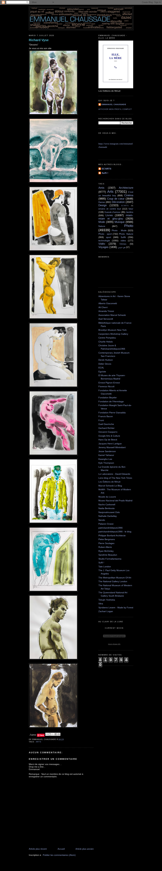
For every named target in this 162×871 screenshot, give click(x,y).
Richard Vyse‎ (39, 40)
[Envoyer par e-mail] (46, 734)
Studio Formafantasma (109, 559)
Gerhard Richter (106, 428)
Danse (101, 202)
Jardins (129, 212)
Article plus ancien (84, 849)
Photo (128, 226)
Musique (120, 221)
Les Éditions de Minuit (109, 481)
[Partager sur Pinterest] (58, 734)
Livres (109, 215)
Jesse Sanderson (107, 451)
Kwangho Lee (105, 459)
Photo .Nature (126, 234)
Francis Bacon (105, 416)
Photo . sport (105, 234)
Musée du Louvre (107, 496)
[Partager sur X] (52, 734)
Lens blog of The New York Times (115, 478)
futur (131, 208)
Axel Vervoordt (105, 319)
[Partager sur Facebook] (55, 734)
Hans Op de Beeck (107, 439)
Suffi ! (105, 173)
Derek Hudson (105, 360)
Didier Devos (104, 364)
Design (102, 205)
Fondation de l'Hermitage (111, 401)
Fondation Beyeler (107, 397)
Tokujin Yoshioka (106, 599)
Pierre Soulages (106, 543)
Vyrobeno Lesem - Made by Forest (115, 607)
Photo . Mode (119, 230)
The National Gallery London (112, 581)
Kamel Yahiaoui (106, 455)
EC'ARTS (106, 168)
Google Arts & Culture (109, 436)
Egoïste (102, 371)
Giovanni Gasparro (107, 432)
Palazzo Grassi (105, 524)
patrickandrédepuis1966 (110, 527)
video (123, 240)
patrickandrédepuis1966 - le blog (114, 531)
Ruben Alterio (105, 547)
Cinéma (128, 195)
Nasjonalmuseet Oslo (109, 512)
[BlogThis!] (49, 734)
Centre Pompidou (107, 337)
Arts (38, 742)
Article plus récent (38, 849)
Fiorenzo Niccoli (106, 386)
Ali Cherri (103, 307)
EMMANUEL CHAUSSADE (114, 104)
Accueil (61, 849)
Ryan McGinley (106, 551)
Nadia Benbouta (106, 508)
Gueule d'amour (112, 212)
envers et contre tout (109, 208)
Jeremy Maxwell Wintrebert (112, 447)
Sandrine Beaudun (107, 555)
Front (101, 420)
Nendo (101, 520)
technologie (104, 240)
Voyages (103, 247)
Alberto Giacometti (107, 303)
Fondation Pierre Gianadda (112, 412)
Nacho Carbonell (106, 504)
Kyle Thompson (106, 463)
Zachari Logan (105, 611)
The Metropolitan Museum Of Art (114, 577)
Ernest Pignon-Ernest (109, 382)
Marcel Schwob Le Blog (110, 485)
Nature (101, 226)
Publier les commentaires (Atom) (59, 855)
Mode (101, 221)
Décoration (118, 202)
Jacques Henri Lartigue (110, 443)
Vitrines (122, 244)
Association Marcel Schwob (112, 315)
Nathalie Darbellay (107, 516)
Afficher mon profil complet (115, 109)
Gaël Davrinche (106, 424)
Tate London (104, 566)
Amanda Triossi (106, 311)
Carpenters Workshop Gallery (113, 334)
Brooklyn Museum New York (112, 330)
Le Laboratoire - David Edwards (114, 474)
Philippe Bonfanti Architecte (112, 535)
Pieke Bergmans (106, 539)
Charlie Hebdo (105, 341)
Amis (101, 187)
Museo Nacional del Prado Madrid (115, 500)
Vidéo (101, 243)
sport (108, 237)
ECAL (101, 367)
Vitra (100, 603)
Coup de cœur (116, 198)
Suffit (123, 237)
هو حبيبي (121, 247)
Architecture (126, 187)
